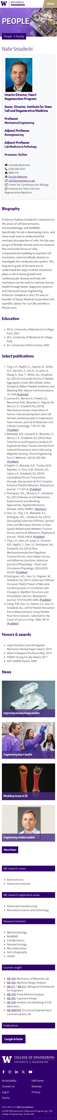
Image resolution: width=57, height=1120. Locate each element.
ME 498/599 (14, 1010)
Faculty (20, 36)
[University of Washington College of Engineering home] (28, 1060)
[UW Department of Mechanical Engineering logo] (17, 4)
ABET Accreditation (24, 1106)
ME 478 (11, 994)
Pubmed (23, 394)
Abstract (40, 509)
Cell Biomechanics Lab (21, 180)
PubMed (13, 430)
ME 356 (11, 982)
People (8, 36)
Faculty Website (17, 176)
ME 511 (22, 986)
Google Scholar (13, 1039)
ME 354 (11, 978)
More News (10, 849)
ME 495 (11, 998)
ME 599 (11, 1002)
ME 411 (11, 986)
